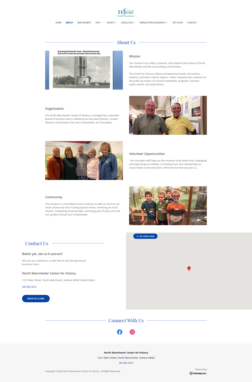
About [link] (69, 22)
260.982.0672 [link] (29, 286)
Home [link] (58, 22)
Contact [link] (192, 22)
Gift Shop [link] (177, 22)
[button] (99, 22)
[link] (126, 12)
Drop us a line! (35, 298)
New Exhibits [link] (84, 22)
